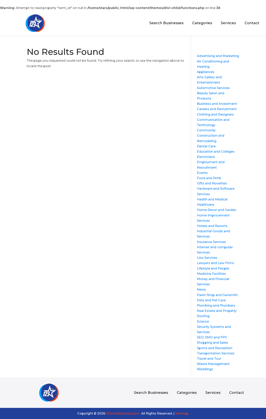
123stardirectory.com (122, 413)
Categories (202, 23)
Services (228, 23)
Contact (252, 23)
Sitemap (181, 413)
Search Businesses (166, 23)
